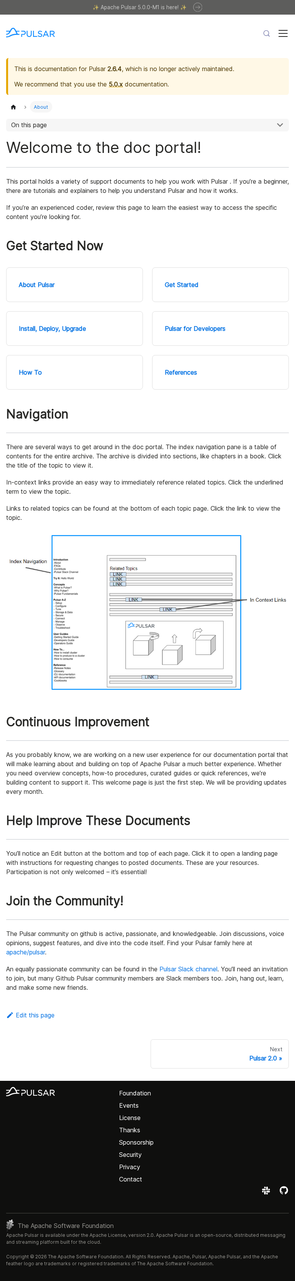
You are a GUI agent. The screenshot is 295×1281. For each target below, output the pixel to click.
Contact (130, 1179)
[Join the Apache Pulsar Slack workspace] (267, 1193)
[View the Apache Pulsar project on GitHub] (284, 1193)
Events (129, 1105)
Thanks (129, 1130)
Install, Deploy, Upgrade (52, 328)
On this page (29, 125)
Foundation (135, 1093)
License (130, 1118)
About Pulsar (37, 285)
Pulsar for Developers (195, 328)
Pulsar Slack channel (188, 969)
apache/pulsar (25, 952)
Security (130, 1154)
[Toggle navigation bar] (283, 33)
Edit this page (35, 1015)
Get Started (182, 285)
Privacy (129, 1167)
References (181, 372)
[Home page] (13, 106)
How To (30, 372)
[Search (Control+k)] (267, 33)
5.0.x (116, 84)
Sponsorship (136, 1142)
